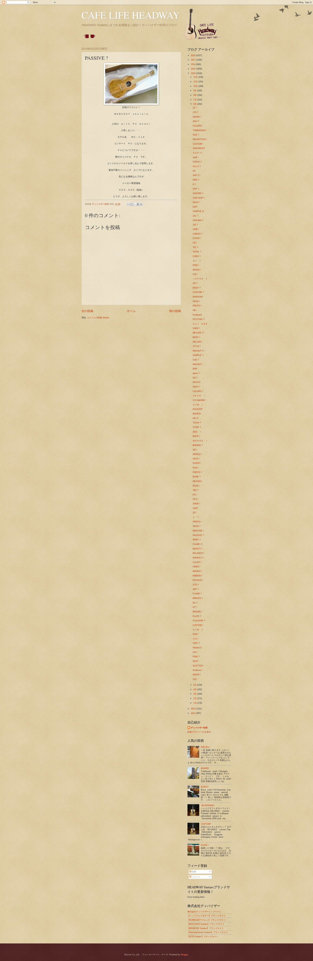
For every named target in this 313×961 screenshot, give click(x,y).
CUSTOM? (206, 824)
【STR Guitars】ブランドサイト (202, 936)
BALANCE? (198, 553)
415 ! (195, 652)
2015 (193, 69)
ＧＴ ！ (197, 261)
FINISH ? (197, 162)
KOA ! (195, 468)
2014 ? (196, 121)
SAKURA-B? (199, 148)
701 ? (195, 247)
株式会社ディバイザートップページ (204, 911)
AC (194, 171)
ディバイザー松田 (199, 727)
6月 (195, 104)
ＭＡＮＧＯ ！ (200, 441)
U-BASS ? (197, 234)
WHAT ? (197, 539)
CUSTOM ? (198, 292)
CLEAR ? (197, 562)
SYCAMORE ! (199, 400)
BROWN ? (197, 445)
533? (195, 207)
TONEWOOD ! (200, 130)
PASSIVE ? (198, 535)
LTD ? (195, 112)
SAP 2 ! (196, 175)
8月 (195, 95)
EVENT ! (197, 238)
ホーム (131, 311)
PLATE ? (197, 616)
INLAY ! (196, 202)
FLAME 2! (197, 544)
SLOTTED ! (198, 665)
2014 (193, 73)
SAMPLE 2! (198, 211)
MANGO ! (197, 571)
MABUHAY (198, 297)
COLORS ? (198, 391)
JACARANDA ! (208, 805)
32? (194, 512)
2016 (193, 64)
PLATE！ (205, 845)
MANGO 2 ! (198, 557)
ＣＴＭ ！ (198, 405)
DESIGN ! (197, 481)
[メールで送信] (128, 204)
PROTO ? (197, 472)
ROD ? (196, 180)
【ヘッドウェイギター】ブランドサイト (206, 915)
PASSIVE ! (198, 580)
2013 (193, 708)
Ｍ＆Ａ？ (197, 166)
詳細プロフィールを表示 (199, 732)
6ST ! (195, 378)
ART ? (196, 589)
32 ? (195, 108)
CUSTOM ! (198, 144)
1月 (195, 703)
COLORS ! (198, 126)
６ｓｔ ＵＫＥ (200, 324)
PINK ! (196, 265)
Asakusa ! (197, 670)
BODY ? (197, 288)
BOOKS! (197, 414)
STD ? (196, 584)
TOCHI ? (197, 422)
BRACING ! (198, 530)
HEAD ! (196, 301)
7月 (195, 99)
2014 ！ (197, 432)
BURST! (205, 787)
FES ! (195, 499)
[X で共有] (135, 204)
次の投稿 (87, 311)
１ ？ (196, 517)
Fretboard (197, 315)
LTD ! (195, 274)
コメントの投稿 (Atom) (98, 317)
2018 (193, 55)
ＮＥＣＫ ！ (199, 395)
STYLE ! (197, 346)
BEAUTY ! (198, 549)
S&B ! (195, 157)
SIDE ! (196, 229)
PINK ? (196, 656)
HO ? (195, 283)
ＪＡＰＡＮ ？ (200, 278)
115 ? (195, 224)
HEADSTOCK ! (200, 139)
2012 (193, 713)
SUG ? (196, 135)
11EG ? (196, 643)
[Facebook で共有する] (138, 204)
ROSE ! (196, 486)
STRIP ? (197, 427)
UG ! (195, 243)
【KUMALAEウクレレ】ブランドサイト (206, 920)
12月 (195, 77)
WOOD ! (197, 270)
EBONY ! (197, 117)
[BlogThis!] (132, 204)
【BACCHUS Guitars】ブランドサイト (205, 924)
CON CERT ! (199, 198)
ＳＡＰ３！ (198, 153)
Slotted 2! (197, 647)
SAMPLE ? (198, 355)
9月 (195, 90)
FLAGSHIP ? (199, 620)
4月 (195, 689)
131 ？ (196, 216)
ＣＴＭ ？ (198, 630)
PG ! (195, 495)
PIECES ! (205, 747)
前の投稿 (175, 311)
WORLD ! (197, 454)
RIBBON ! (197, 576)
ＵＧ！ (196, 638)
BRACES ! (198, 598)
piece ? (196, 373)
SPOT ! (196, 459)
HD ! (195, 310)
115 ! (195, 679)
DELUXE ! (197, 342)
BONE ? (197, 476)
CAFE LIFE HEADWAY (131, 14)
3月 (195, 694)
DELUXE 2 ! (198, 333)
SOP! (195, 508)
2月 (195, 698)
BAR (195, 368)
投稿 (193, 871)
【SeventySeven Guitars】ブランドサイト (207, 932)
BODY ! (196, 337)
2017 (193, 60)
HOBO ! (196, 566)
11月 (195, 81)
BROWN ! (197, 611)
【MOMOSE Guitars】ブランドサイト (205, 928)
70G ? (195, 490)
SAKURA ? (198, 193)
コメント (195, 877)
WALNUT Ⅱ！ (199, 351)
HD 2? (196, 418)
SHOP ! (196, 328)
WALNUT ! (198, 364)
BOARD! (205, 768)
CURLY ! (197, 256)
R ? (194, 184)
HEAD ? (196, 526)
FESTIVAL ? (199, 319)
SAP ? (196, 189)
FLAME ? (197, 593)
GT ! (195, 607)
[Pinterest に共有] (141, 204)
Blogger (184, 954)
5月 (195, 685)
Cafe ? (196, 360)
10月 (195, 86)
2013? (195, 661)
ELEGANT (198, 409)
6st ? (195, 603)
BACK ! (196, 436)
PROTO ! (197, 306)
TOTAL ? (197, 251)
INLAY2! (197, 382)
